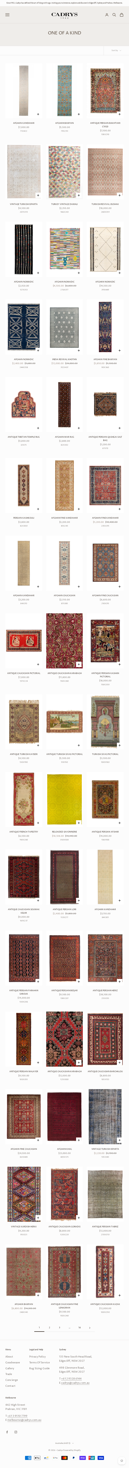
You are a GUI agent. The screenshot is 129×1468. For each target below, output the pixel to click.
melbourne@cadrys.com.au (24, 1420)
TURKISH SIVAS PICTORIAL (105, 754)
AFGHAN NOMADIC (24, 281)
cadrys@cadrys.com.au (75, 1383)
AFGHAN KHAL (64, 1149)
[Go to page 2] (90, 1328)
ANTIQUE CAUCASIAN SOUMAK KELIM (24, 911)
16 (79, 1327)
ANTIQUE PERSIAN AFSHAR (105, 831)
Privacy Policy (37, 1357)
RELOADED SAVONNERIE (64, 831)
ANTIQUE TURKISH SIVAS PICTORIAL (64, 754)
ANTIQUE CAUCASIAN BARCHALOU (105, 1071)
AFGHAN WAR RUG (64, 437)
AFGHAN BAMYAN (64, 123)
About (9, 1357)
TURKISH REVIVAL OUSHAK (105, 204)
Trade (8, 1374)
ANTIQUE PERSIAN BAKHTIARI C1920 (105, 125)
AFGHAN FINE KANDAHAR (64, 518)
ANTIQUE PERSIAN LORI (64, 909)
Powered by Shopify (72, 1450)
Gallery (9, 1368)
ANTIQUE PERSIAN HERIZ (105, 990)
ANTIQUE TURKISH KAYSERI (24, 754)
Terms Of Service (39, 1362)
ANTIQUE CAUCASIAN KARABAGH (65, 673)
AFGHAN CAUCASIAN (64, 595)
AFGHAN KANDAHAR (23, 123)
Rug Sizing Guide (39, 1368)
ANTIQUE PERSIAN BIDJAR (64, 990)
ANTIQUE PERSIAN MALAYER (23, 1071)
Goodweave (12, 1362)
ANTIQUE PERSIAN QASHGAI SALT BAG (105, 439)
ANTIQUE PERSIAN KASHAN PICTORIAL (105, 675)
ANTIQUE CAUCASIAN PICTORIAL (23, 673)
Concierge (11, 1380)
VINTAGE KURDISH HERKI (23, 1226)
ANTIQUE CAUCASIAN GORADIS (64, 1226)
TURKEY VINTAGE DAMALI (64, 204)
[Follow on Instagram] (15, 1432)
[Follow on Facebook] (7, 1432)
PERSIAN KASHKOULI (23, 518)
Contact (10, 1386)
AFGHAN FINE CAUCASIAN (105, 595)
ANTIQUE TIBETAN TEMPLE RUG (24, 437)
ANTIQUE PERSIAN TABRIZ (105, 1226)
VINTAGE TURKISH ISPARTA (23, 204)
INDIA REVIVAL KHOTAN (64, 359)
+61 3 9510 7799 (17, 1416)
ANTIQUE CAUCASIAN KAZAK (105, 1304)
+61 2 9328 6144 (71, 1379)
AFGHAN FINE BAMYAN (105, 359)
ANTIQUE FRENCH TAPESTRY (23, 831)
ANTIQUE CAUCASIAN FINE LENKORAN (64, 1306)
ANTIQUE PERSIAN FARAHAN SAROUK (23, 992)
